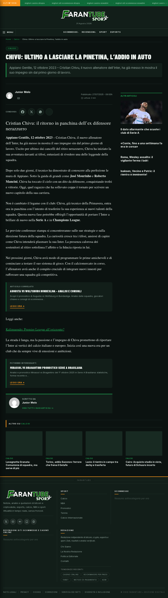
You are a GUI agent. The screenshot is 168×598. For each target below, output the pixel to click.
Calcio (64, 498)
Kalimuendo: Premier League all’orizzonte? (35, 329)
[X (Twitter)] (6, 521)
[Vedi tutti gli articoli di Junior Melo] (9, 96)
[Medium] (20, 521)
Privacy (25, 592)
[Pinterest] (33, 521)
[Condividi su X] (31, 111)
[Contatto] (18, 98)
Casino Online (70, 574)
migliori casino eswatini (97, 3)
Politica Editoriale (69, 556)
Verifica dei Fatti (71, 592)
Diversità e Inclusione (97, 592)
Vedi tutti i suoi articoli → (37, 408)
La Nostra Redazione (71, 551)
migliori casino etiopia (35, 3)
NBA (63, 503)
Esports (115, 32)
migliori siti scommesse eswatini (130, 3)
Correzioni (51, 592)
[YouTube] (13, 521)
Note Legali (9, 592)
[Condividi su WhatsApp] (40, 111)
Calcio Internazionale (72, 517)
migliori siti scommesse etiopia (66, 3)
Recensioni (88, 32)
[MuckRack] (27, 521)
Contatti (65, 561)
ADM (104, 580)
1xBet (66, 580)
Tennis (64, 513)
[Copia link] (49, 111)
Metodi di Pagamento (85, 580)
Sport (103, 32)
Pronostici (66, 508)
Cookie (37, 592)
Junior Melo (22, 92)
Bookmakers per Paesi (95, 574)
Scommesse (70, 32)
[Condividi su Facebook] (22, 111)
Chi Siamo (66, 546)
